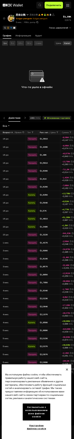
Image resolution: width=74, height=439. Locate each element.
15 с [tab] (20, 43)
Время (18, 132)
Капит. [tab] (67, 43)
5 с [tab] (12, 43)
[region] (36, 401)
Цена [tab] (58, 43)
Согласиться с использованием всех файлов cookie (36, 412)
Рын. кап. (44, 132)
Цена (53, 132)
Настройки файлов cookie (36, 427)
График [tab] (7, 35)
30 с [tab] (29, 43)
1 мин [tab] (38, 43)
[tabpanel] (37, 273)
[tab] (14, 118)
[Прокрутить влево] (5, 118)
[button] (39, 5)
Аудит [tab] (38, 35)
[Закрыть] (67, 369)
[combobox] (6, 126)
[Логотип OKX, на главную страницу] (13, 5)
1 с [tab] (5, 43)
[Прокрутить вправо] (24, 118)
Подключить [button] (53, 5)
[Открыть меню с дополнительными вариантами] (67, 4)
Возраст (7, 132)
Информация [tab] (23, 35)
